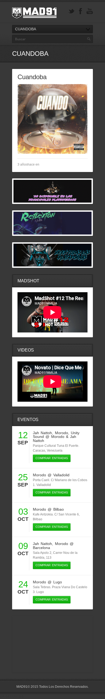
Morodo (61, 433)
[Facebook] (80, 11)
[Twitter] (71, 11)
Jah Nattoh (42, 433)
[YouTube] (89, 11)
